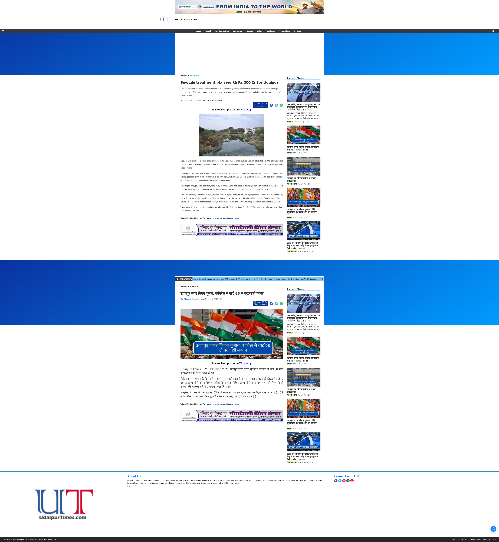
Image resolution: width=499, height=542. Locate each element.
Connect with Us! (346, 476)
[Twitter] (340, 480)
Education (237, 31)
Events (297, 31)
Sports (250, 31)
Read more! (131, 486)
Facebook (206, 218)
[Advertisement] (249, 51)
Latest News (296, 78)
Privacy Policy (476, 539)
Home (183, 75)
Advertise (486, 539)
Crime (259, 31)
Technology (284, 31)
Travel (208, 31)
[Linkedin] (348, 480)
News (198, 31)
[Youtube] (352, 480)
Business (271, 31)
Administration (222, 31)
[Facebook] (335, 480)
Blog (494, 539)
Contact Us (465, 539)
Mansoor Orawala (191, 299)
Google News (233, 218)
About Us (134, 476)
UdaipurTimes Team (192, 100)
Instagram (217, 218)
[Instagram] (344, 480)
